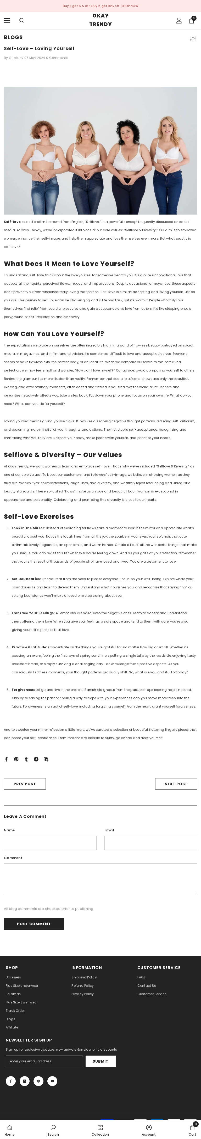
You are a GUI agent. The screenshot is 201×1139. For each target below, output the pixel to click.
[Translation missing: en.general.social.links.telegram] (36, 758)
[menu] (7, 20)
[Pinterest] (16, 758)
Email (109, 830)
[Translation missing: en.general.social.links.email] (46, 758)
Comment (13, 857)
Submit (100, 1061)
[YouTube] (52, 1081)
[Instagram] (25, 1081)
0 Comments (57, 58)
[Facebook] (6, 758)
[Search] (22, 20)
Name (9, 830)
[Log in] (179, 20)
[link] (53, 1129)
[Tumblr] (26, 758)
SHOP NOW (129, 6)
